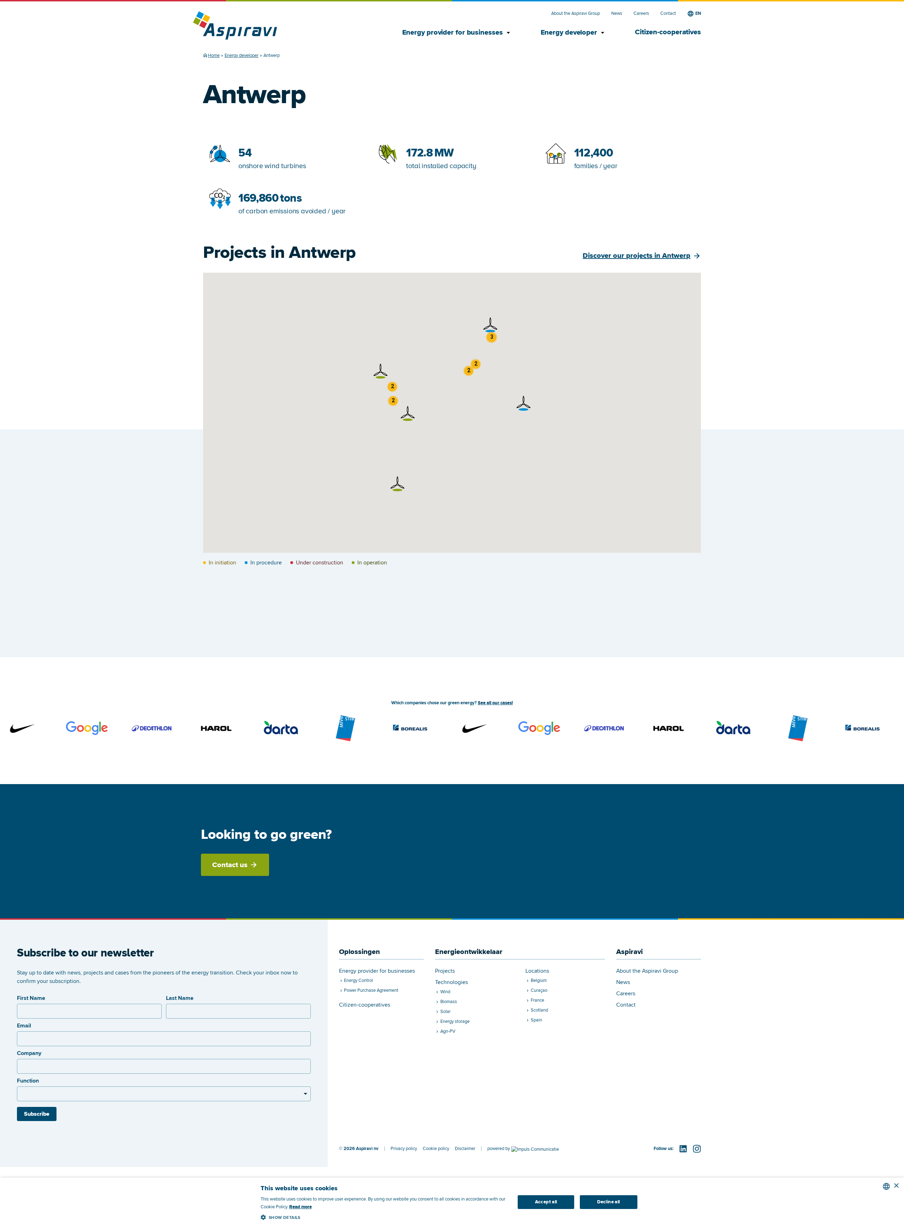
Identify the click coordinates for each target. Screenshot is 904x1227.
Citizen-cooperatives (668, 32)
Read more (300, 1207)
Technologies (451, 982)
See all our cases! (495, 703)
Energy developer (574, 33)
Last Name (180, 998)
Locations (537, 971)
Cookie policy (436, 1148)
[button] (397, 483)
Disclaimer (465, 1148)
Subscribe (36, 1114)
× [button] (896, 1186)
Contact (668, 13)
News (616, 13)
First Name (31, 998)
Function (28, 1080)
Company (29, 1053)
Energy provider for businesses (457, 33)
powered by (498, 1148)
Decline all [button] (608, 1202)
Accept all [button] (546, 1202)
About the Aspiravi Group (575, 13)
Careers (641, 13)
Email (24, 1025)
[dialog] (452, 1202)
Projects (445, 971)
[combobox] (886, 1186)
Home (214, 55)
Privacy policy (404, 1148)
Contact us (230, 865)
